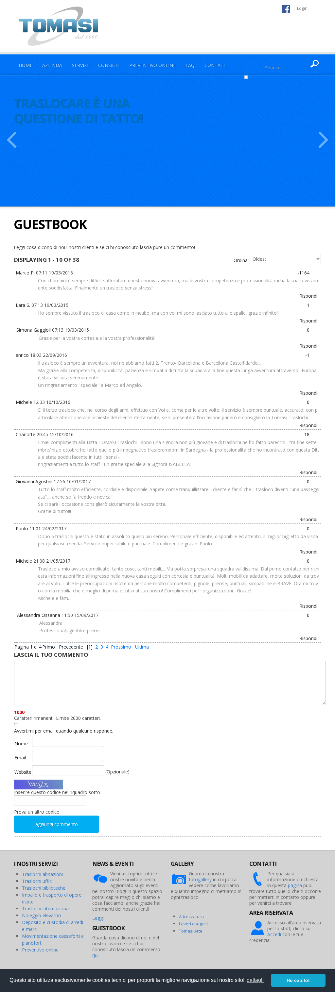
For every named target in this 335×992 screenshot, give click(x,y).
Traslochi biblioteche (43, 888)
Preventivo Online (152, 65)
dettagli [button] (255, 980)
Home (25, 65)
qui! (95, 955)
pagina (295, 885)
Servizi (80, 65)
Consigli (108, 65)
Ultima (142, 647)
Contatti (216, 65)
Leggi (98, 918)
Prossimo (121, 647)
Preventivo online (40, 950)
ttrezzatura (193, 916)
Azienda (52, 65)
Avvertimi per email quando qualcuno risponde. (63, 731)
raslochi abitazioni (44, 874)
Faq (190, 65)
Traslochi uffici (37, 881)
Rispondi (308, 296)
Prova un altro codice (36, 812)
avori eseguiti (194, 924)
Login (302, 8)
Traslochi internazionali (46, 908)
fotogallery (200, 879)
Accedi (274, 934)
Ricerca (314, 64)
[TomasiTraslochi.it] (61, 26)
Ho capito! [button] (298, 980)
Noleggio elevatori (41, 915)
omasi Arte (192, 931)
